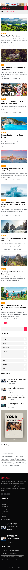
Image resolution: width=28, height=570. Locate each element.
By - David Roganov (6, 179)
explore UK (4, 550)
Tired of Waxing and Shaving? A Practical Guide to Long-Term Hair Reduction (15, 388)
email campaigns (20, 559)
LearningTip (20, 556)
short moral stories (21, 459)
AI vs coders (5, 459)
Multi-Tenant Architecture (7, 456)
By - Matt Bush (5, 318)
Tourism (5, 364)
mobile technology (14, 553)
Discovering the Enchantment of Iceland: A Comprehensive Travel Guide (13, 204)
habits (12, 459)
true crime (4, 553)
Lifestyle (5, 339)
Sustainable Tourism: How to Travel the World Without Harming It (13, 308)
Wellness (5, 368)
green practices (19, 456)
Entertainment (6, 356)
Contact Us (4, 516)
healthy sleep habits (19, 462)
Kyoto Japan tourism (14, 465)
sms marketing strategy (7, 462)
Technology (5, 351)
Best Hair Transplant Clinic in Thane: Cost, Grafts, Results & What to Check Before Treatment (16, 380)
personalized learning (14, 550)
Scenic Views (17, 450)
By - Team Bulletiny (6, 44)
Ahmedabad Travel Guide (7, 453)
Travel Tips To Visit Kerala (10, 36)
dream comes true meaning (8, 556)
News (4, 360)
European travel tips (6, 450)
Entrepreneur (6, 347)
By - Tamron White (6, 112)
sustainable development (7, 559)
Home (2, 11)
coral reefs (4, 465)
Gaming (4, 343)
